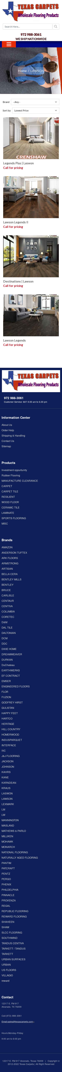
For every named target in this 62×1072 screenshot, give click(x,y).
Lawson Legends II (15, 222)
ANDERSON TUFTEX (14, 552)
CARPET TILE (10, 491)
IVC (4, 750)
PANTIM (6, 863)
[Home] (31, 12)
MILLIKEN (7, 836)
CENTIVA (7, 606)
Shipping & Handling (13, 435)
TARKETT (7, 954)
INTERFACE (9, 745)
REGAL (6, 906)
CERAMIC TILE (11, 507)
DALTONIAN (9, 633)
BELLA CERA (10, 574)
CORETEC (8, 617)
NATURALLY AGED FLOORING (20, 857)
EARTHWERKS (11, 670)
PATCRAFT (8, 868)
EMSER (6, 681)
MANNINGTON (10, 820)
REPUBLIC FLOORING (15, 911)
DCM (4, 638)
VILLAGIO (7, 975)
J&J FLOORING (11, 756)
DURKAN (7, 659)
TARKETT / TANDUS (14, 948)
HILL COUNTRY (11, 729)
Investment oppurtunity (14, 470)
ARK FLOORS (10, 558)
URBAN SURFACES (13, 959)
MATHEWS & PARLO (14, 831)
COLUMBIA (8, 611)
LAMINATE (8, 513)
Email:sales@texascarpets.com (17, 1021)
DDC (4, 643)
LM (3, 809)
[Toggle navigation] (9, 44)
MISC (5, 523)
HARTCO (7, 718)
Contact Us (8, 441)
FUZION (6, 697)
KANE (5, 777)
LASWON (7, 793)
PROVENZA (9, 900)
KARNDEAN (9, 782)
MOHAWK (7, 841)
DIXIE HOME (9, 649)
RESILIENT (8, 497)
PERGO (6, 879)
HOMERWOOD (10, 734)
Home (22, 71)
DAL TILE (7, 627)
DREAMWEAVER (12, 654)
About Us (7, 425)
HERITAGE (8, 724)
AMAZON (7, 547)
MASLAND (8, 825)
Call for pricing (13, 167)
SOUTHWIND (9, 938)
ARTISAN (7, 568)
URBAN (6, 964)
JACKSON (8, 761)
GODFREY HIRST (12, 702)
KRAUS (6, 788)
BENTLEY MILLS (11, 579)
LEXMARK (8, 804)
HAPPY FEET (10, 713)
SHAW (5, 927)
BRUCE (6, 590)
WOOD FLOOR (10, 502)
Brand (6, 101)
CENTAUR (8, 601)
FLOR (5, 692)
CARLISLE (8, 595)
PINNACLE (8, 895)
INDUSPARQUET (12, 740)
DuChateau (8, 665)
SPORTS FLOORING (14, 518)
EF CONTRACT (11, 675)
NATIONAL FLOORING (15, 852)
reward (5, 980)
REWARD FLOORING (14, 916)
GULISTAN (8, 708)
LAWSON (7, 799)
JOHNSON (8, 766)
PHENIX (6, 884)
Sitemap (6, 446)
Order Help (8, 430)
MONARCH (8, 847)
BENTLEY (8, 585)
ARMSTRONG (10, 563)
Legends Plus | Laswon (18, 163)
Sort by (7, 110)
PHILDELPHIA (10, 889)
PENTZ (6, 873)
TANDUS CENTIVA (13, 943)
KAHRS (6, 772)
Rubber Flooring (11, 475)
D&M (4, 622)
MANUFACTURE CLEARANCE (20, 480)
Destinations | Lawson (18, 281)
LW (3, 815)
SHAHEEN (8, 922)
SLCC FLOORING (12, 932)
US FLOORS (9, 970)
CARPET (7, 486)
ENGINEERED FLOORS (16, 686)
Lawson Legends (14, 340)
